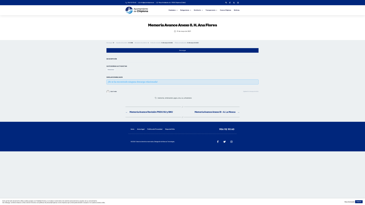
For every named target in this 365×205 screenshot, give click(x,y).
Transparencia (210, 10)
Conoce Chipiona (225, 10)
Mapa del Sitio (170, 129)
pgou (175, 98)
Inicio (132, 129)
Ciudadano (172, 10)
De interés (197, 10)
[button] (226, 2)
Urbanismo (111, 69)
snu (179, 98)
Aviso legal (140, 129)
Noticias (237, 10)
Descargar (182, 50)
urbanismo (188, 98)
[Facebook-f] (217, 141)
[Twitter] (224, 141)
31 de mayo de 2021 (184, 31)
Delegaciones (184, 10)
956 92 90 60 (226, 129)
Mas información (349, 202)
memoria (161, 98)
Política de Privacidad (154, 129)
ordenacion (169, 98)
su (182, 98)
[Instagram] (231, 141)
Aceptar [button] (358, 201)
